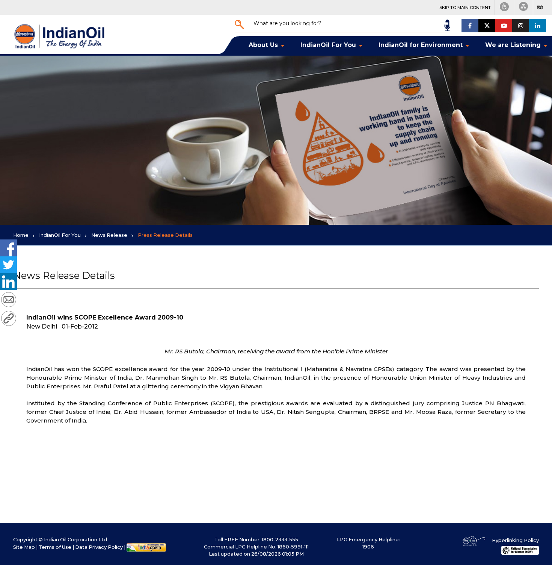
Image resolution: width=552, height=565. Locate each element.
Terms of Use (55, 547)
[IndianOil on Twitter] (486, 25)
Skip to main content (465, 7)
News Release (109, 235)
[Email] (8, 300)
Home (21, 235)
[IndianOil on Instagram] (520, 25)
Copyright (25, 539)
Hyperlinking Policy (515, 540)
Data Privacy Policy (99, 547)
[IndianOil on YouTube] (503, 25)
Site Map (24, 547)
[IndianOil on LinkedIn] (537, 25)
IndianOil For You (60, 235)
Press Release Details (165, 235)
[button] (540, 7)
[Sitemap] (523, 7)
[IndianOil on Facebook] (470, 25)
